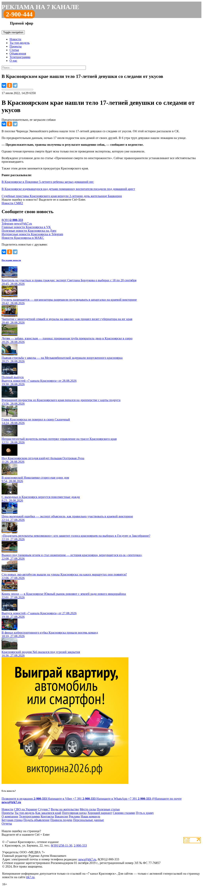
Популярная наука (74, 813)
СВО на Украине (25, 809)
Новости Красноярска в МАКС (23, 237)
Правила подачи (61, 820)
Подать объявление (36, 820)
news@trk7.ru (23, 223)
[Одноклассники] (9, 85)
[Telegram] (15, 85)
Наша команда (90, 816)
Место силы (88, 809)
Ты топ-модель (20, 42)
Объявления (18, 53)
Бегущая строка (12, 820)
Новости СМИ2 (12, 203)
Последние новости (11, 260)
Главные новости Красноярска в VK (26, 227)
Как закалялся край (48, 813)
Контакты (47, 816)
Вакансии (61, 816)
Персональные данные (88, 820)
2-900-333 (80, 845)
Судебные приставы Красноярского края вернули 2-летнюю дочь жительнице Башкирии (62, 196)
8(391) (12, 220)
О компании (10, 816)
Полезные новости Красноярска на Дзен (29, 230)
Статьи (14, 50)
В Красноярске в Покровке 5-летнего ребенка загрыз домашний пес (48, 181)
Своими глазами (124, 813)
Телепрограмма (20, 57)
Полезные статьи (108, 809)
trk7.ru (30, 877)
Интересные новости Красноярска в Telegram (32, 234)
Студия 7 (44, 809)
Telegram (7, 223)
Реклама (74, 816)
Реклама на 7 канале (40, 6)
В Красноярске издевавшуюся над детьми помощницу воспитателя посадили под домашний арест (68, 189)
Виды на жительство (65, 809)
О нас (13, 60)
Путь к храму (145, 813)
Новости (15, 39)
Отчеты (7, 823)
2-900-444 (19, 14)
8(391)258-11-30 (61, 845)
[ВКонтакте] (4, 85)
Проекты (16, 46)
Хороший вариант (99, 813)
